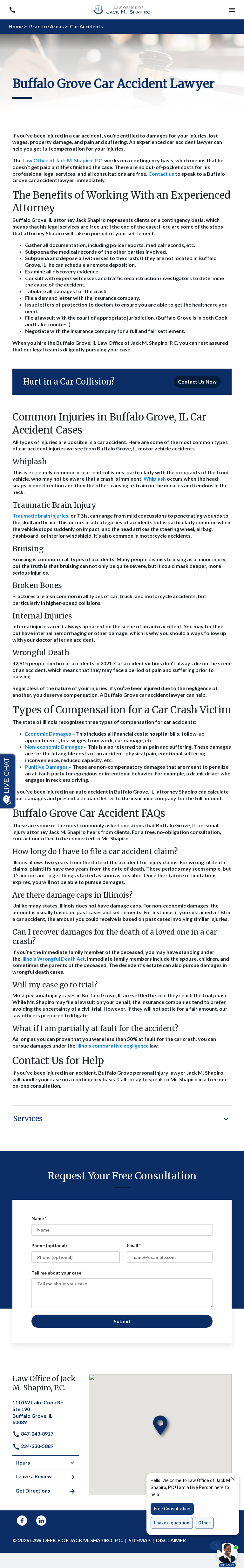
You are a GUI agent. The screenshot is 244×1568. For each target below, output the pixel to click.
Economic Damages (48, 734)
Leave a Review (34, 1476)
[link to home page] (122, 9)
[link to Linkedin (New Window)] (41, 1520)
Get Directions (33, 1490)
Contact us (161, 174)
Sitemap (140, 1540)
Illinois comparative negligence (112, 1045)
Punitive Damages (46, 767)
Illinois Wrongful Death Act (53, 959)
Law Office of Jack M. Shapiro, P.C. (63, 160)
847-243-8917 (36, 1433)
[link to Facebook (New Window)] (22, 1520)
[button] (12, 10)
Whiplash (155, 479)
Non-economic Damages (54, 747)
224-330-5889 (36, 1446)
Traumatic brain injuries (40, 515)
